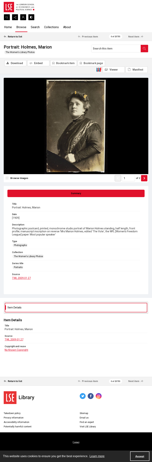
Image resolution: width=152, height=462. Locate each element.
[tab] (76, 193)
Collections (51, 27)
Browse (21, 27)
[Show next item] (144, 178)
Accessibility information (16, 422)
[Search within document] (144, 48)
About (67, 27)
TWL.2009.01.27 (21, 278)
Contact (76, 442)
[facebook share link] (91, 396)
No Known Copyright (16, 349)
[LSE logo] (19, 7)
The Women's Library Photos (20, 52)
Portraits (18, 267)
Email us (84, 417)
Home (8, 27)
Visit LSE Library (88, 426)
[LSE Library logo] (19, 397)
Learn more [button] (97, 456)
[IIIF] (99, 69)
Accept (139, 456)
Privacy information (14, 417)
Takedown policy (12, 413)
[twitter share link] (83, 396)
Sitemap (84, 413)
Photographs (20, 245)
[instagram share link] (99, 396)
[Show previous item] (118, 178)
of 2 (138, 178)
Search (35, 27)
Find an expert (87, 422)
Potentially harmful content (18, 426)
